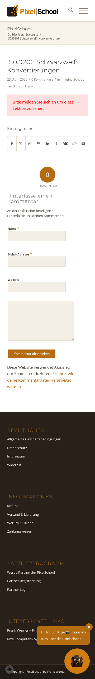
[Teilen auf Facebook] (11, 143)
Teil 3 (11, 86)
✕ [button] (89, 626)
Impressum (16, 456)
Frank (29, 86)
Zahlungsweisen (19, 531)
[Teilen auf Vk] (65, 143)
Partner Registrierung (24, 580)
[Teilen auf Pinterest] (38, 143)
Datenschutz (17, 447)
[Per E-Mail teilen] (83, 143)
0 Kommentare (42, 79)
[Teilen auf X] (21, 143)
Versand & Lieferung (23, 514)
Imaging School (72, 79)
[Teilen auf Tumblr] (56, 143)
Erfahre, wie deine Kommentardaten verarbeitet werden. (40, 380)
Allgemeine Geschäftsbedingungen (34, 439)
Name (13, 228)
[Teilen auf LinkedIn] (47, 143)
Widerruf (14, 464)
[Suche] (68, 10)
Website (14, 280)
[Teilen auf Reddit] (74, 143)
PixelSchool (19, 28)
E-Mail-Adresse (20, 254)
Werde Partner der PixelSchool (31, 572)
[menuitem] (68, 10)
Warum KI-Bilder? (20, 522)
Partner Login (17, 589)
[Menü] (80, 10)
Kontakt (13, 505)
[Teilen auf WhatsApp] (30, 143)
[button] (9, 669)
